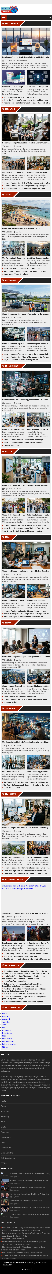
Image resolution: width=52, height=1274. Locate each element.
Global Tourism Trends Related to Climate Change (21, 228)
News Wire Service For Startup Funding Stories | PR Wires (24, 994)
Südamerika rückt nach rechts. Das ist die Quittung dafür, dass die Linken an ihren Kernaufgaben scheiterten (26, 913)
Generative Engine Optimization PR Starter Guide (21, 97)
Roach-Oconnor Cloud (12, 788)
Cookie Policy (7, 1265)
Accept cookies (26, 1270)
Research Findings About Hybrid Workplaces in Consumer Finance (27, 699)
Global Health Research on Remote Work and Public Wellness (26, 528)
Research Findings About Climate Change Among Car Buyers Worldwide (27, 357)
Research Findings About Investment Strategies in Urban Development (27, 868)
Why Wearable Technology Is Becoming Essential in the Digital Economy (27, 785)
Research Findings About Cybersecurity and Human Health (25, 525)
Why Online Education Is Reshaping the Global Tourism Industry (27, 271)
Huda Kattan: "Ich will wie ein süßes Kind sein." (21, 956)
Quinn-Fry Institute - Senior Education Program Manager (24, 188)
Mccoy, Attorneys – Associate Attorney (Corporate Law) (23, 617)
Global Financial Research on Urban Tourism (20, 697)
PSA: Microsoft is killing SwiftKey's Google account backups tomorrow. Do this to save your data (24, 990)
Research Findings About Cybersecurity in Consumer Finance (26, 656)
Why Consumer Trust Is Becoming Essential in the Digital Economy (27, 782)
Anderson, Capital (10, 702)
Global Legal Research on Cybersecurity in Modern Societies (25, 571)
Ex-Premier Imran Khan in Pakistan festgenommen (38, 943)
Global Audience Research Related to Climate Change (23, 440)
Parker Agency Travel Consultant (16, 274)
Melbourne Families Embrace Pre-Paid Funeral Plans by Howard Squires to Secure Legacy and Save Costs (23, 985)
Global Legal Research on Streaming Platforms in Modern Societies (13, 600)
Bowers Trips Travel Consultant (15, 981)
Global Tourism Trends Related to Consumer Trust (22, 269)
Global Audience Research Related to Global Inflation (23, 443)
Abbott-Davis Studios (11, 445)
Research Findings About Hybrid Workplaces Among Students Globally (27, 183)
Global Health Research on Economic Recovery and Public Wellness (13, 515)
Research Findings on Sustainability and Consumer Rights (25, 611)
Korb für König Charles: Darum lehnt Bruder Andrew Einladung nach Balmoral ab (27, 953)
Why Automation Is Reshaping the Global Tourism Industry (13, 258)
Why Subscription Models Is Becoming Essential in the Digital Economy (26, 742)
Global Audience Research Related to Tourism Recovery (38, 429)
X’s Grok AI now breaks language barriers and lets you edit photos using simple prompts (24, 998)
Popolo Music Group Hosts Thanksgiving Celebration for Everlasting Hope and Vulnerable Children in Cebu (23, 977)
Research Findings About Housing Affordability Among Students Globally (27, 186)
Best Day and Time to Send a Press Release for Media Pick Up (25, 57)
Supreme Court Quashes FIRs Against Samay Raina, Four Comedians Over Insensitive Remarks (30, 1214)
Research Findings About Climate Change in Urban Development (13, 857)
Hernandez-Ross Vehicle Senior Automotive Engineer (23, 1002)
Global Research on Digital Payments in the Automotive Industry (13, 344)
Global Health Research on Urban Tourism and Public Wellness (38, 515)
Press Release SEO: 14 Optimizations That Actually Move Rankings (13, 87)
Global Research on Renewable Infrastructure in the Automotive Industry (26, 314)
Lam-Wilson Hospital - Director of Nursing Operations (23, 531)
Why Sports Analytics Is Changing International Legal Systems (26, 614)
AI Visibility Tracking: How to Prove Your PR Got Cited (38, 87)
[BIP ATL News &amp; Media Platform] (9, 9)
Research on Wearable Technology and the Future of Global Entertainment (26, 400)
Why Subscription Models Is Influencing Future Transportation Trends (38, 344)
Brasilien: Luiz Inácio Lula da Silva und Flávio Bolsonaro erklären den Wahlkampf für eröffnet (13, 943)
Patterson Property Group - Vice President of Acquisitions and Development (27, 873)
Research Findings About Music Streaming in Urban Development (38, 857)
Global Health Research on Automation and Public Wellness (25, 485)
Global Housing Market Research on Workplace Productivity (25, 828)
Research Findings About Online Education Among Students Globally (26, 143)
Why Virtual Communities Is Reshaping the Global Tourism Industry (38, 258)
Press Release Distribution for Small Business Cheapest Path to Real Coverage (27, 103)
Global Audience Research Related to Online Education (13, 429)
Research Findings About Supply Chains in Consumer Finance (38, 686)
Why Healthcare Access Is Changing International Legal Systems (38, 600)
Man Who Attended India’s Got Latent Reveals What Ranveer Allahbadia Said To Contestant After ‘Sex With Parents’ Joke (27, 959)
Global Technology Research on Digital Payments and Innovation (38, 772)
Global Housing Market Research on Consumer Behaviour (25, 871)
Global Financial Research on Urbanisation (13, 686)
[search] (50, 17)
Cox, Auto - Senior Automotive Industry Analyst (21, 360)
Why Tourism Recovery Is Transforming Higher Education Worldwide (13, 172)
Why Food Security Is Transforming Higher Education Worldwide (38, 172)
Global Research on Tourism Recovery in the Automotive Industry (27, 354)
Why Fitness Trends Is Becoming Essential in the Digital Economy (13, 772)
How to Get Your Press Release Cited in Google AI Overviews (26, 100)
